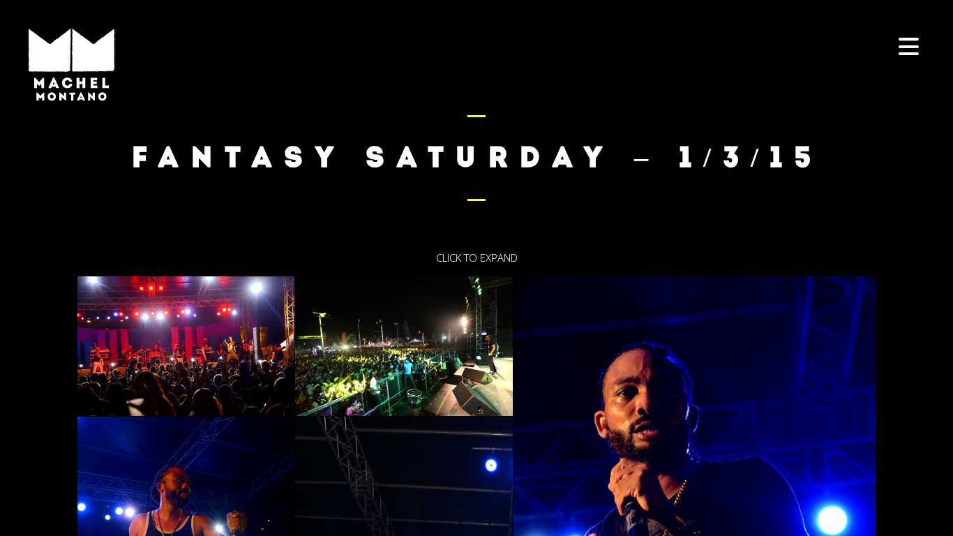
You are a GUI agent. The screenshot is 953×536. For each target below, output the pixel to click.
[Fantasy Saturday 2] (403, 346)
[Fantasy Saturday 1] (185, 346)
